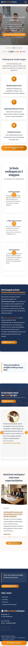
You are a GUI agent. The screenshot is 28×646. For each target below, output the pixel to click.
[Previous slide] (1, 432)
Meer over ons (9, 342)
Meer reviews (9, 401)
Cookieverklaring (5, 639)
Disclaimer (12, 639)
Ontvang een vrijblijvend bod (14, 34)
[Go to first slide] (26, 432)
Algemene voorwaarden (11, 637)
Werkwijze (5, 597)
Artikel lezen (7, 534)
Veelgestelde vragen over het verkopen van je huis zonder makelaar (13, 514)
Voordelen (5, 599)
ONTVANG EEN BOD (10, 586)
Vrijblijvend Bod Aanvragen (9, 604)
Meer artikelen (14, 543)
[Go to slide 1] (9, 536)
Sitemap (3, 637)
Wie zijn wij (5, 602)
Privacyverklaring (21, 637)
